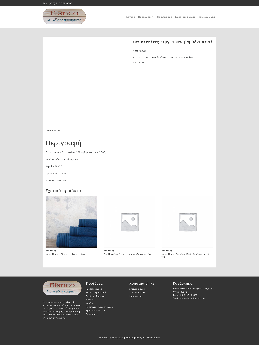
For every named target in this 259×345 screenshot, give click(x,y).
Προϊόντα (144, 16)
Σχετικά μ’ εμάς (185, 16)
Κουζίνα (90, 303)
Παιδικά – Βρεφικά (95, 296)
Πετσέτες (152, 50)
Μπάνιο (90, 299)
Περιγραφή (53, 130)
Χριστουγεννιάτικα (95, 310)
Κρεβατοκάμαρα (94, 289)
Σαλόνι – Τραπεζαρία (96, 292)
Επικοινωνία (206, 16)
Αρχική (130, 16)
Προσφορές (164, 16)
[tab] (53, 130)
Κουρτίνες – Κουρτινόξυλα (99, 307)
